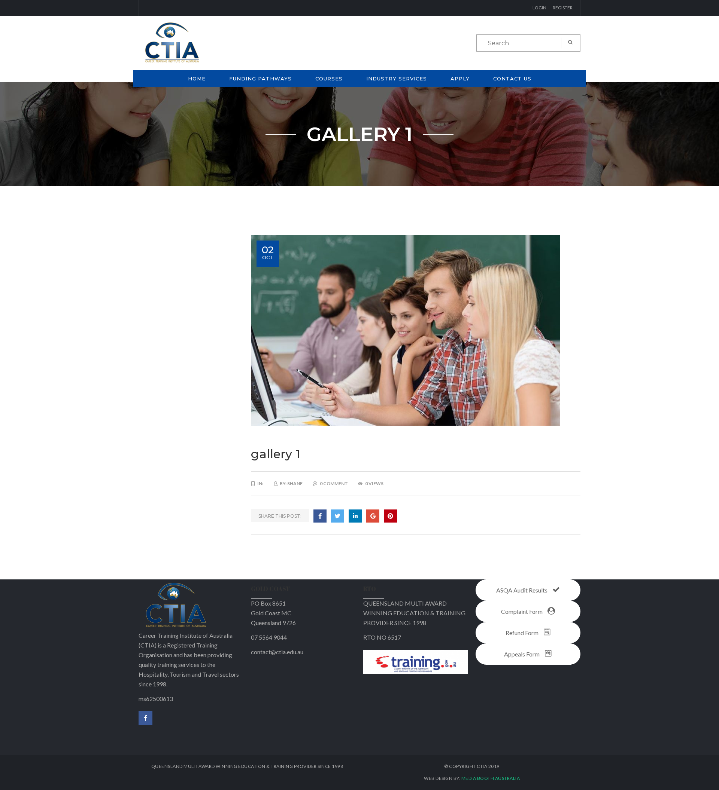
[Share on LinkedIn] (355, 516)
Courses (329, 79)
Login (539, 7)
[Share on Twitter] (337, 516)
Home (197, 79)
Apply (460, 79)
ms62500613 (156, 698)
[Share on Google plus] (372, 516)
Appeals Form (522, 654)
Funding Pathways (260, 79)
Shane (295, 483)
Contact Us (512, 79)
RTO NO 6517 (382, 637)
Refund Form (523, 632)
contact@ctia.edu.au (277, 651)
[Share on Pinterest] (390, 516)
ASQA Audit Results (522, 590)
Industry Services (396, 79)
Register (563, 7)
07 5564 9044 (269, 637)
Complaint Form (522, 611)
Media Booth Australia (490, 778)
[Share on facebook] (320, 516)
